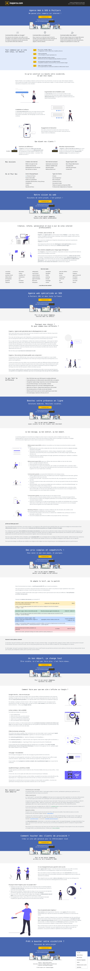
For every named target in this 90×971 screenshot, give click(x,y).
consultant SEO (35, 537)
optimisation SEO (29, 804)
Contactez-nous (45, 17)
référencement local (49, 96)
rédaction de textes (53, 58)
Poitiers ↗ (50, 869)
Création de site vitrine (31, 165)
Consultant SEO (69, 165)
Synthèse (79, 967)
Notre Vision (80, 955)
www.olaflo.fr (50, 813)
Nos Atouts (79, 957)
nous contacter (56, 828)
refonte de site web (71, 257)
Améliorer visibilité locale (51, 165)
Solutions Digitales (81, 960)
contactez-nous (54, 806)
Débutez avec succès (82, 965)
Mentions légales (49, 967)
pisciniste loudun (34, 818)
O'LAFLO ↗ (8, 151)
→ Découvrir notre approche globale (45, 965)
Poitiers (65, 234)
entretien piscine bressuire (51, 818)
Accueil (78, 952)
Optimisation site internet (52, 164)
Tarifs (78, 962)
